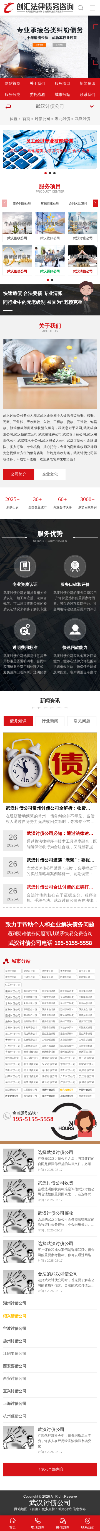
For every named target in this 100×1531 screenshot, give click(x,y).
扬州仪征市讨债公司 (48, 1022)
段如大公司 (47, 977)
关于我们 (37, 83)
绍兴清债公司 (67, 1090)
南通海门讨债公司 (30, 1016)
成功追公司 (29, 971)
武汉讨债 (82, 119)
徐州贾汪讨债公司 (85, 1052)
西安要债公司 (12, 1096)
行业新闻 (50, 721)
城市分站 (62, 95)
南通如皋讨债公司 (85, 1016)
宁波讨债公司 (85, 1090)
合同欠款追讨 (78, 203)
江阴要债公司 (12, 1090)
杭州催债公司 (85, 1096)
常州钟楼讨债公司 (85, 1004)
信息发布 (79, 1509)
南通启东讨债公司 (48, 1016)
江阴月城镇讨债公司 (48, 1046)
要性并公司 (65, 971)
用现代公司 (10, 977)
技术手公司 (29, 977)
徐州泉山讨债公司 (12, 1058)
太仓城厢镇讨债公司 (30, 1040)
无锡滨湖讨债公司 (67, 998)
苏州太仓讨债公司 (85, 1010)
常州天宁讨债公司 (67, 1004)
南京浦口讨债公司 (48, 992)
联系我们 (87, 95)
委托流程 (37, 95)
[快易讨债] (39, 7)
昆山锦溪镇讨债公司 (67, 1034)
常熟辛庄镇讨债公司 (48, 1028)
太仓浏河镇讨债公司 (67, 1040)
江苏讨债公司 (12, 985)
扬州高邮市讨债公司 (30, 1022)
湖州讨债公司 (48, 1090)
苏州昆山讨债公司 (30, 1010)
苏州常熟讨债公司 (48, 1010)
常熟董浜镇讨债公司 (85, 1028)
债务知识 (18, 721)
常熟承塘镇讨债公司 (30, 1028)
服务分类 (12, 95)
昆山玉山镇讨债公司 (48, 1034)
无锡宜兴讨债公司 (48, 998)
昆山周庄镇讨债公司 (30, 1034)
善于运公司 (84, 971)
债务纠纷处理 (22, 203)
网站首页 (12, 83)
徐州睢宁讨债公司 (48, 1052)
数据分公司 (65, 977)
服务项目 (62, 83)
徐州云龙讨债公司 (67, 1052)
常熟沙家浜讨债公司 (67, 1028)
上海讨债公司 (67, 1096)
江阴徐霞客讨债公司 (85, 1046)
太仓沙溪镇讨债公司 (48, 1040)
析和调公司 (84, 977)
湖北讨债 (62, 119)
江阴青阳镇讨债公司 (67, 1046)
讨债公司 (42, 119)
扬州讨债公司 (14, 1341)
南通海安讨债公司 (67, 1016)
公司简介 (18, 474)
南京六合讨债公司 (67, 992)
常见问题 (82, 721)
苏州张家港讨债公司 (67, 1010)
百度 (35, 1509)
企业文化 (50, 474)
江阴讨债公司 (30, 1090)
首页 (26, 119)
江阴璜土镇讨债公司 (30, 1046)
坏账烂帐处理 (50, 203)
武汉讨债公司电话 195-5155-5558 (50, 943)
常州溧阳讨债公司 (48, 1004)
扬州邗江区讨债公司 (85, 1022)
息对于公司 (10, 971)
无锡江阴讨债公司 (30, 998)
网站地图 (21, 1509)
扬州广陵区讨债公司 (67, 1022)
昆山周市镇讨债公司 (85, 1034)
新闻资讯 (87, 83)
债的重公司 (47, 971)
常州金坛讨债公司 (30, 1004)
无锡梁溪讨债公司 (85, 998)
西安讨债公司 (30, 1096)
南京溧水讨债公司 (85, 992)
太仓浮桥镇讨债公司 (85, 1040)
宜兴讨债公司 (48, 1096)
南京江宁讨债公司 (30, 992)
